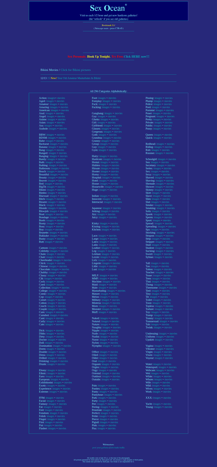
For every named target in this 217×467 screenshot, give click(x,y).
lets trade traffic (118, 447)
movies (61, 98)
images (51, 98)
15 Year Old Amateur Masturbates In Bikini (74, 78)
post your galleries (100, 447)
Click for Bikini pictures (76, 70)
